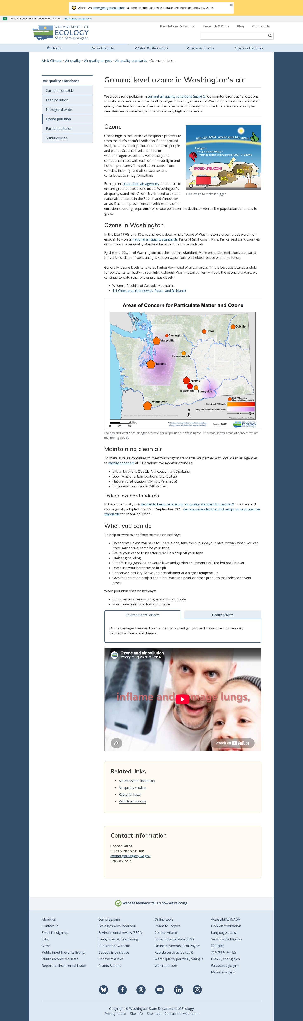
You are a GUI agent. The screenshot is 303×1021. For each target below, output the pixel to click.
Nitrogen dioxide (59, 109)
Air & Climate (102, 48)
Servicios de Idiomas (226, 939)
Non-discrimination (226, 926)
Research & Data (216, 26)
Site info (136, 1013)
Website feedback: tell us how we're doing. (155, 903)
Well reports (164, 965)
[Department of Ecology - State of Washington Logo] (56, 33)
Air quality (73, 60)
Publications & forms (114, 946)
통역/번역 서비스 (223, 952)
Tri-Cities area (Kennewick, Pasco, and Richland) (149, 290)
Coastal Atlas (165, 932)
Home (56, 48)
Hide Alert (222, 5)
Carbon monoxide (60, 90)
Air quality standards (131, 60)
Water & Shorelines (151, 48)
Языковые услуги (224, 965)
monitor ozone (119, 463)
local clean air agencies (141, 183)
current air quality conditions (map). (175, 96)
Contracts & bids (111, 959)
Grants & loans (109, 965)
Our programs (109, 919)
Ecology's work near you (117, 926)
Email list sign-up (55, 932)
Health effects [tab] (222, 615)
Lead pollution (57, 100)
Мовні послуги (223, 972)
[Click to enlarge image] (223, 157)
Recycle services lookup (173, 952)
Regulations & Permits (177, 26)
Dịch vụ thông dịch (225, 959)
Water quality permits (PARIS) (177, 959)
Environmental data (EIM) (174, 939)
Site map (153, 1013)
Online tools (164, 919)
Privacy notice (115, 1013)
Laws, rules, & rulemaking (118, 939)
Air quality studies (132, 787)
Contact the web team (181, 1013)
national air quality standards (154, 239)
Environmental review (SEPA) (120, 932)
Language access (224, 932)
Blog (240, 26)
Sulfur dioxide (56, 138)
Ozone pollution (58, 119)
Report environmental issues (64, 965)
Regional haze (130, 794)
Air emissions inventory (137, 780)
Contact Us (260, 26)
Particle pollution (59, 128)
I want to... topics (167, 926)
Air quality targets (98, 60)
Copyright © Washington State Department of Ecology (151, 1008)
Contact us (50, 926)
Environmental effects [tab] (143, 615)
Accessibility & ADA (225, 919)
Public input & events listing (63, 952)
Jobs (45, 939)
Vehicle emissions (132, 801)
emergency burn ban (107, 8)
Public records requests (60, 959)
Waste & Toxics (200, 48)
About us (49, 919)
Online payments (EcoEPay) (175, 946)
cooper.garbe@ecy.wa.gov (130, 856)
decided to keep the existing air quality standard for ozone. (186, 504)
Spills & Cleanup (249, 48)
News (46, 946)
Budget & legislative (113, 952)
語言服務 (217, 946)
